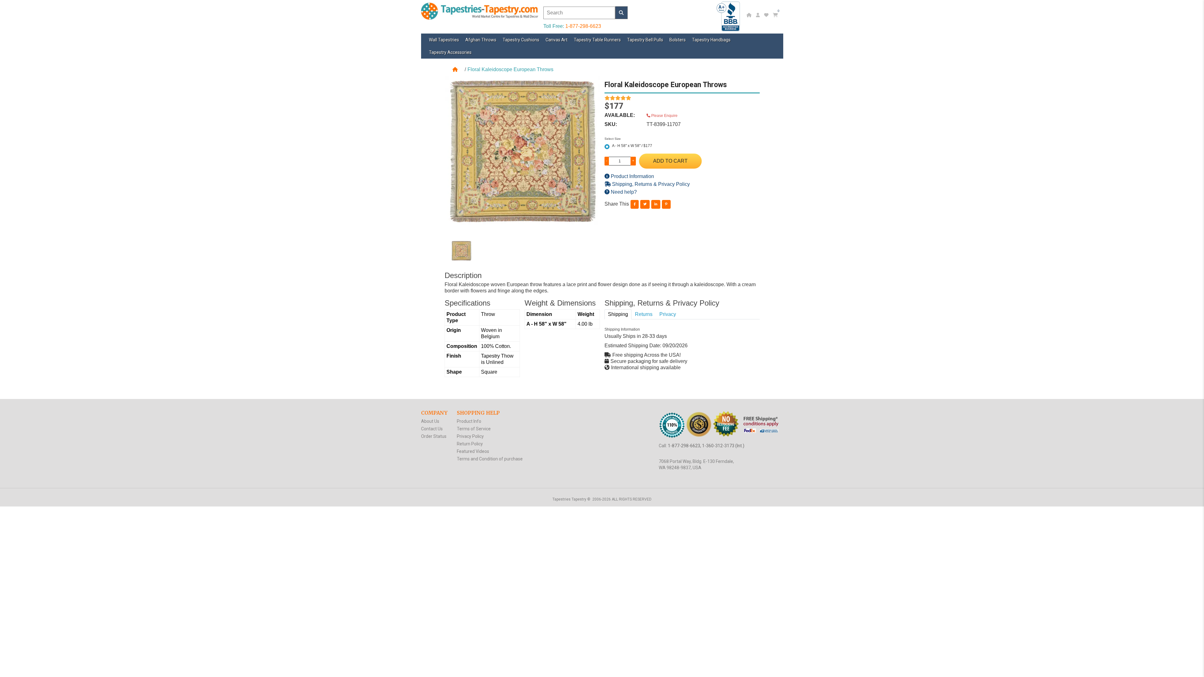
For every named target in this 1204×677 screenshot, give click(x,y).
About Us (430, 421)
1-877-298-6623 (583, 26)
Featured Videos (473, 451)
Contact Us (432, 428)
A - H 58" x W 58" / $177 (632, 146)
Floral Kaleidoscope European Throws (510, 69)
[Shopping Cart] (776, 15)
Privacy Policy (470, 436)
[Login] (758, 15)
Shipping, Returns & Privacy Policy (650, 184)
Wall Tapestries (444, 39)
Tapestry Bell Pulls (645, 39)
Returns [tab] (643, 314)
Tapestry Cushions (521, 39)
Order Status (433, 436)
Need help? (623, 192)
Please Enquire (664, 115)
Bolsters (677, 39)
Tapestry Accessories (450, 52)
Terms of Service (474, 428)
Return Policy (470, 443)
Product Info (469, 421)
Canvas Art (557, 39)
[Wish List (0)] (767, 15)
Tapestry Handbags (711, 39)
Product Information (632, 176)
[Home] (750, 15)
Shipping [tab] (618, 314)
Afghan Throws (480, 39)
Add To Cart (670, 161)
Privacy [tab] (667, 314)
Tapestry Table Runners (597, 39)
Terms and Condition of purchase (490, 458)
